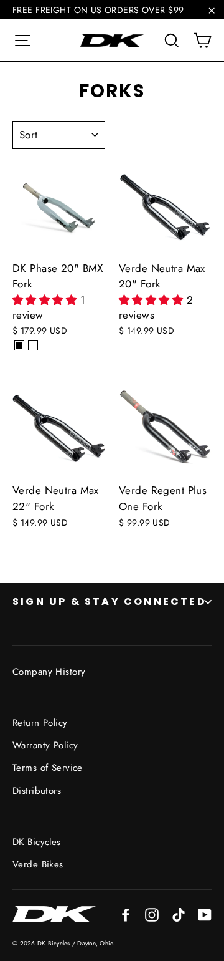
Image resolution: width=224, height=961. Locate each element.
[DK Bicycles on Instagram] (152, 913)
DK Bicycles (36, 842)
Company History (48, 671)
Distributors (36, 791)
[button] (46, 299)
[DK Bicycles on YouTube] (205, 913)
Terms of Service (47, 768)
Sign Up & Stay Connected (109, 601)
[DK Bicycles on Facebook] (126, 913)
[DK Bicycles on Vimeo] (178, 913)
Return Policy (40, 723)
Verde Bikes (37, 864)
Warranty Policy (45, 745)
